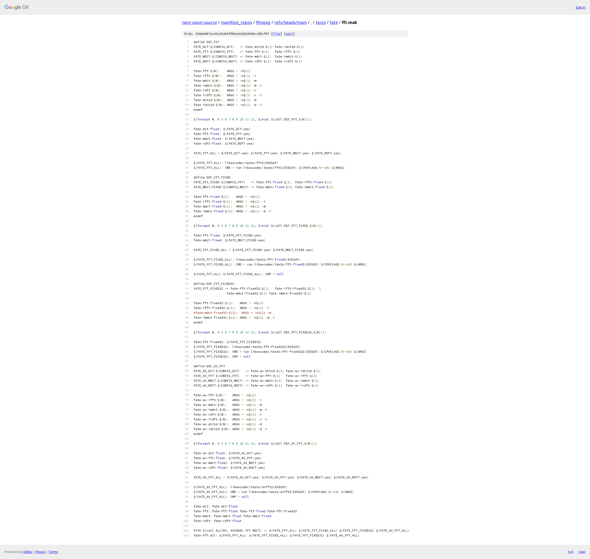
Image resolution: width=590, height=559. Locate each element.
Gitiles (27, 552)
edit (289, 34)
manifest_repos (236, 22)
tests (321, 22)
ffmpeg (263, 22)
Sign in (580, 7)
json (581, 552)
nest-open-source (199, 22)
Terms (53, 552)
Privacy (40, 552)
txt (570, 552)
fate (334, 22)
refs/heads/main (290, 22)
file (276, 34)
